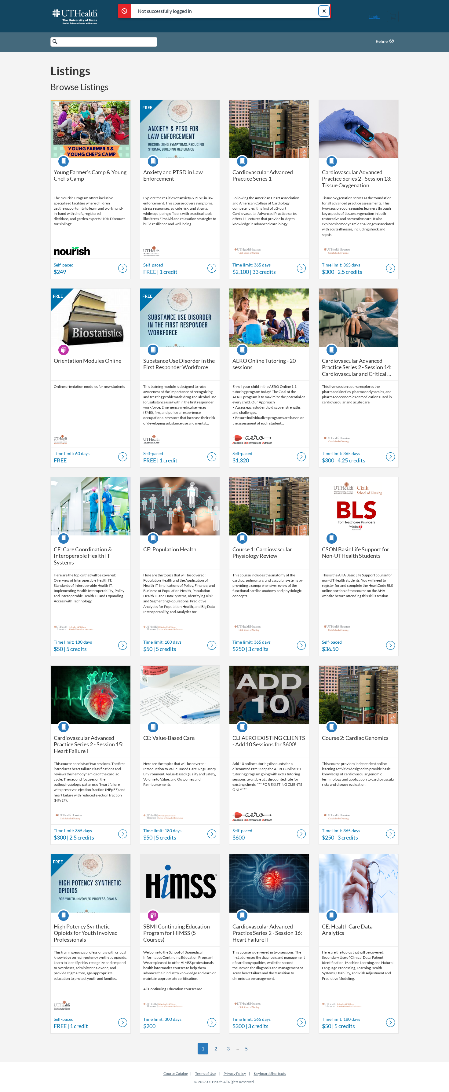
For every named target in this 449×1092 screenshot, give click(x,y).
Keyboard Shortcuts (270, 1073)
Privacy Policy (235, 1073)
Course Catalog (175, 1073)
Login (374, 16)
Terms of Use (205, 1073)
